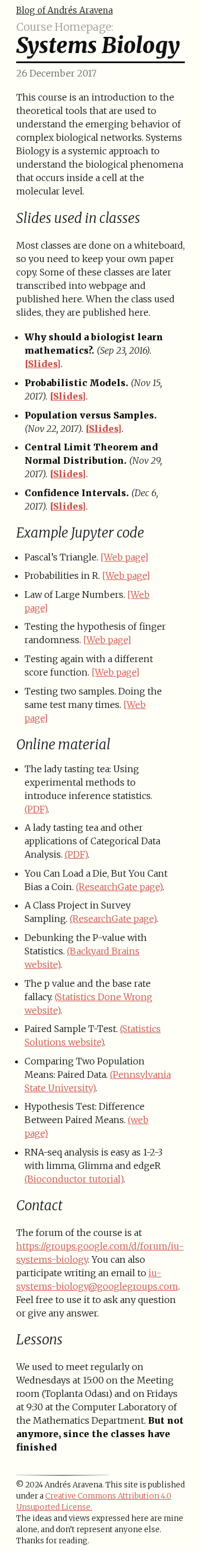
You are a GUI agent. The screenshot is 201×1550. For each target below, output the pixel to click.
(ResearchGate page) (119, 886)
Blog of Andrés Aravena (64, 10)
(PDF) (36, 809)
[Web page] (124, 557)
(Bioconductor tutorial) (74, 1179)
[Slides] (43, 363)
